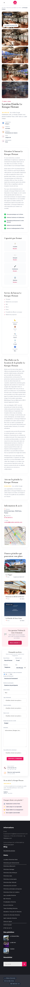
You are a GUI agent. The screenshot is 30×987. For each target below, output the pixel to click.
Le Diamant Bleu (14, 936)
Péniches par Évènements (11, 863)
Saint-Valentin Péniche (10, 918)
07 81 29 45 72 (8, 517)
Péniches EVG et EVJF (10, 885)
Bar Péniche (7, 898)
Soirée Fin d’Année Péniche (11, 915)
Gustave (12, 949)
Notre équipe (7, 924)
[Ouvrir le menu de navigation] (4, 2)
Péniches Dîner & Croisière (11, 892)
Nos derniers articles (9, 850)
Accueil (3, 7)
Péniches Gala (7, 876)
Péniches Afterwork (9, 866)
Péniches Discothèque (10, 872)
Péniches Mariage (8, 869)
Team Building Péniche (10, 908)
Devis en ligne (7, 921)
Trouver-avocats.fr (8, 844)
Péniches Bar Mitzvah (9, 882)
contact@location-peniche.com (13, 522)
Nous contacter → (15, 642)
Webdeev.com (7, 838)
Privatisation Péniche (9, 902)
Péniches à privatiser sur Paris (13, 7)
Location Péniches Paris (10, 859)
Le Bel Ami (13, 942)
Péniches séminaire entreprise (12, 889)
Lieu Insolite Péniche (9, 895)
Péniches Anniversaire (10, 879)
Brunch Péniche (8, 905)
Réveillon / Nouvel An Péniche (12, 911)
